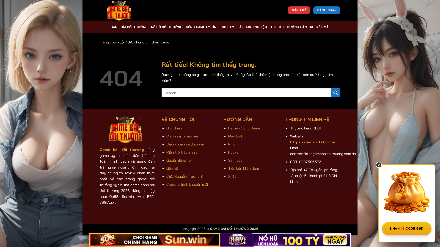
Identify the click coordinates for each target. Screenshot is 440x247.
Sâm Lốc (235, 160)
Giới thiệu (174, 128)
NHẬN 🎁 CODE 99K (406, 228)
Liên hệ (172, 168)
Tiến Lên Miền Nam (243, 168)
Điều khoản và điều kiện (185, 144)
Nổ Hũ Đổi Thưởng (167, 27)
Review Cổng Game (244, 128)
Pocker (234, 152)
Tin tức (277, 27)
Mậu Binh (235, 136)
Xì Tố (232, 176)
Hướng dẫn (297, 27)
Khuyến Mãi (320, 27)
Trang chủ (108, 42)
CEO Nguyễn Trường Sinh (187, 176)
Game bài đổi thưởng (129, 27)
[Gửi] (335, 92)
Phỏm (233, 144)
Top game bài (231, 27)
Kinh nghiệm (256, 27)
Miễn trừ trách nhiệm (183, 152)
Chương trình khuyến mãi (187, 184)
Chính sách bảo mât (183, 136)
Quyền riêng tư (178, 160)
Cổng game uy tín (201, 27)
